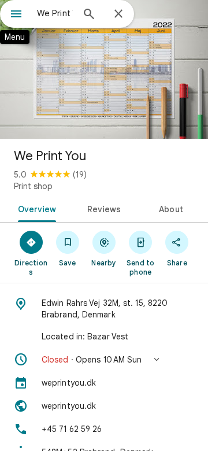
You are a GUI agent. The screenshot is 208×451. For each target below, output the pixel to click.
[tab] (34, 208)
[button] (104, 359)
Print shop (33, 186)
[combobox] (55, 13)
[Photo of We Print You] (104, 69)
